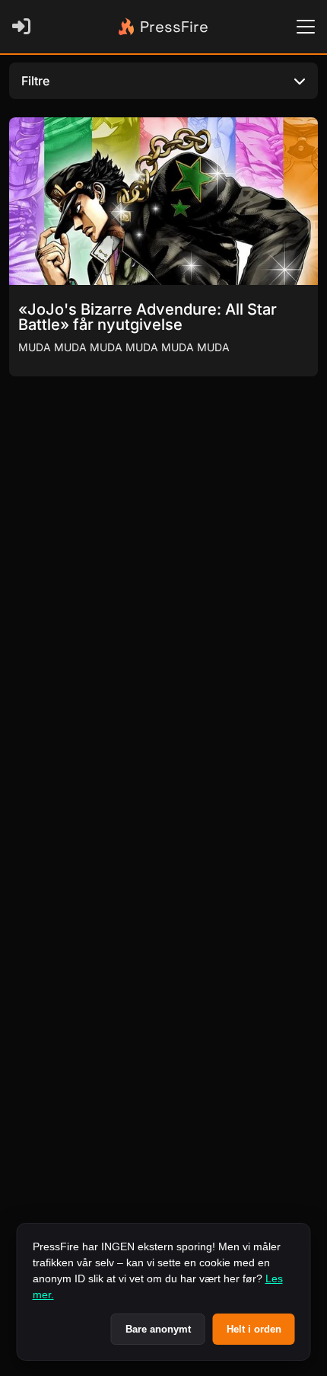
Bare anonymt (158, 1329)
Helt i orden (254, 1329)
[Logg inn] (24, 26)
